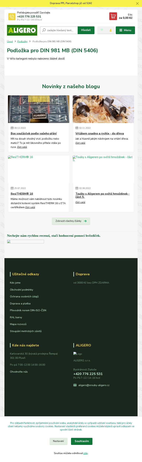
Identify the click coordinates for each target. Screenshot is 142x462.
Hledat (86, 30)
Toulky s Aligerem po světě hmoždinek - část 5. (102, 195)
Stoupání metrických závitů (26, 331)
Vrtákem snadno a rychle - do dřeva (99, 133)
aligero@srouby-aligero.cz (93, 385)
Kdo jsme (15, 282)
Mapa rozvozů (18, 324)
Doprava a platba (20, 303)
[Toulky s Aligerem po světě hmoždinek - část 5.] (103, 169)
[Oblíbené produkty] (101, 29)
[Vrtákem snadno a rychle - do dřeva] (103, 109)
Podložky (22, 41)
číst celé (22, 147)
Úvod (10, 41)
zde (85, 453)
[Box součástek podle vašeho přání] (38, 109)
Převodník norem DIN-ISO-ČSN (28, 310)
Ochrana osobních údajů (24, 296)
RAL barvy (16, 317)
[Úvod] (22, 30)
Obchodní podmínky (21, 289)
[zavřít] (137, 4)
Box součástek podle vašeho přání (34, 133)
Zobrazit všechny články (68, 221)
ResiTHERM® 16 (22, 193)
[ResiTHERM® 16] (38, 169)
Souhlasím (82, 441)
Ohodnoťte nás (19, 372)
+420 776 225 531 (29, 16)
